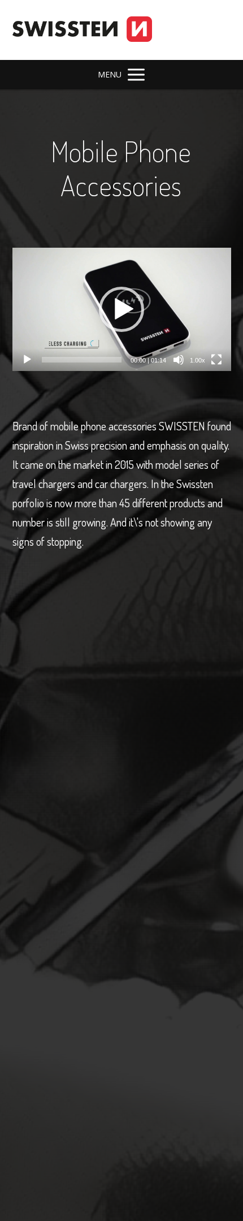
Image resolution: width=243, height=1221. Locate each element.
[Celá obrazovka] (216, 359)
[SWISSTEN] (82, 30)
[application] (121, 309)
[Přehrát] (27, 359)
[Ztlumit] (178, 359)
